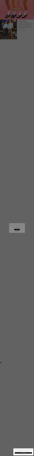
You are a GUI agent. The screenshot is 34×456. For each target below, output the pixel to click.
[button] (23, 454)
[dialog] (17, 228)
